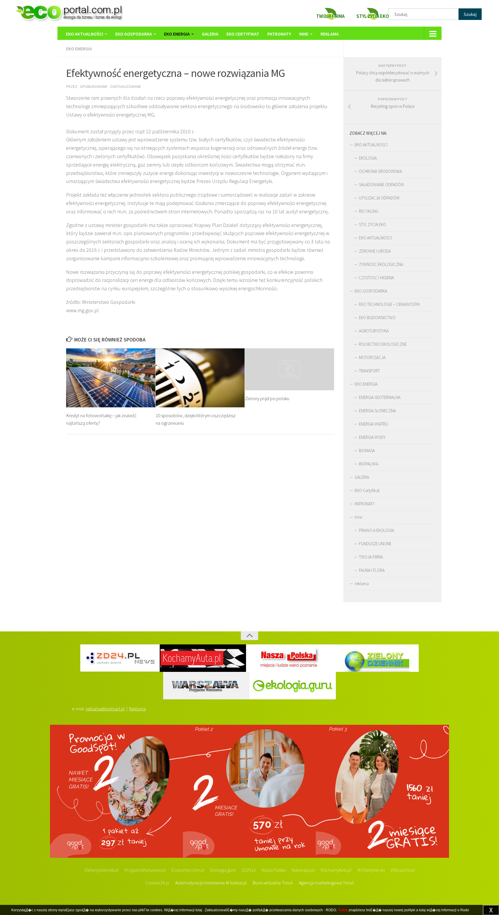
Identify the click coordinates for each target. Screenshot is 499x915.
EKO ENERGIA (177, 34)
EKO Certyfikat (242, 34)
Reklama (137, 708)
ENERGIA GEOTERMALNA (380, 397)
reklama (330, 34)
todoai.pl (238, 883)
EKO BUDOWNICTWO (377, 317)
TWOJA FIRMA (371, 557)
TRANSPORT (369, 371)
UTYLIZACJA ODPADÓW (379, 198)
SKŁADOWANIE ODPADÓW (381, 184)
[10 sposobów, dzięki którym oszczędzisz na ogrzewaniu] (200, 378)
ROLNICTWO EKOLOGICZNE (383, 344)
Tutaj (343, 909)
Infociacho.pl (403, 870)
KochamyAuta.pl (336, 870)
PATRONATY (279, 34)
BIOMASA (367, 450)
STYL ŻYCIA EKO (372, 224)
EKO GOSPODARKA (133, 34)
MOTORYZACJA (372, 357)
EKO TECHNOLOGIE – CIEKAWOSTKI (389, 304)
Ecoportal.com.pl (188, 870)
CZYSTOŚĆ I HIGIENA (376, 277)
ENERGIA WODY (372, 437)
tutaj (198, 910)
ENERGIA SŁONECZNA (377, 410)
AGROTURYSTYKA (374, 331)
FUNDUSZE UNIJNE (375, 543)
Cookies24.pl (157, 883)
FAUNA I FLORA (372, 570)
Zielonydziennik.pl (101, 870)
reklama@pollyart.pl (105, 708)
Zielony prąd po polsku (267, 398)
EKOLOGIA (368, 158)
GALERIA (210, 34)
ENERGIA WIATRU (373, 424)
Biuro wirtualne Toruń (273, 883)
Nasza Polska (274, 870)
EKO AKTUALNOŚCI (84, 34)
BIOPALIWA (368, 464)
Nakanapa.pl (303, 870)
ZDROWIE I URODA (375, 251)
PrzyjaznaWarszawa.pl (145, 870)
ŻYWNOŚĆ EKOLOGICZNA (381, 264)
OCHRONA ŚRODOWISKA (380, 171)
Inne (303, 34)
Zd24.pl (248, 870)
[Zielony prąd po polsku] (289, 369)
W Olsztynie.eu (371, 870)
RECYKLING (368, 211)
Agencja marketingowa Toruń (326, 883)
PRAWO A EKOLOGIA (376, 530)
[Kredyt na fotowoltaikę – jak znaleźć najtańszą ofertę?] (110, 378)
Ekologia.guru (223, 870)
